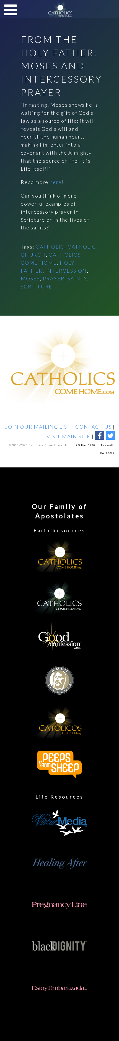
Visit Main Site (68, 436)
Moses (30, 278)
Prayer (54, 278)
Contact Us (93, 427)
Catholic (50, 247)
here (56, 182)
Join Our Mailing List (38, 427)
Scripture (36, 286)
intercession (66, 271)
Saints (77, 278)
